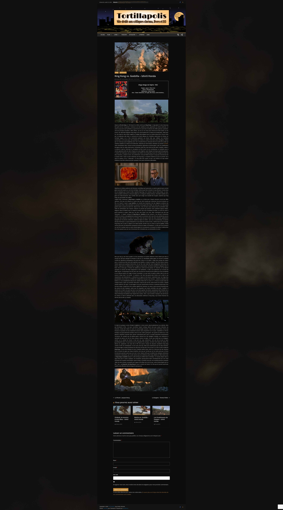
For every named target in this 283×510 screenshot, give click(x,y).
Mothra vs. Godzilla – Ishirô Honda (141, 418)
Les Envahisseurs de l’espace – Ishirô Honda (161, 419)
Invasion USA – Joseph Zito (124, 2)
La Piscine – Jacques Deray (122, 398)
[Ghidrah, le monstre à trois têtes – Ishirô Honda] (122, 407)
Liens (148, 34)
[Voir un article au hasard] (182, 34)
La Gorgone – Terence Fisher (160, 398)
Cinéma (116, 72)
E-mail (115, 467)
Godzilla (131, 79)
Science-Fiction (123, 72)
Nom (115, 460)
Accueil (103, 34)
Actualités (132, 34)
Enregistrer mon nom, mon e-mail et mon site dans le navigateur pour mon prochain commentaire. (140, 484)
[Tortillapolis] (141, 8)
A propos (141, 34)
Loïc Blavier (125, 79)
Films (108, 34)
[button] (111, 35)
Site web (115, 474)
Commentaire (117, 440)
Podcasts (124, 34)
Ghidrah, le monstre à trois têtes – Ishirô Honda (121, 419)
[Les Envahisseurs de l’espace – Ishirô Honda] (161, 407)
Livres (116, 34)
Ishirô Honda (136, 79)
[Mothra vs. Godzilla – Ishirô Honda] (141, 407)
